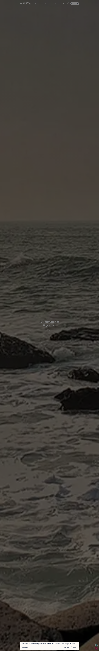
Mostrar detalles (25, 647)
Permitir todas (66, 647)
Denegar (74, 647)
